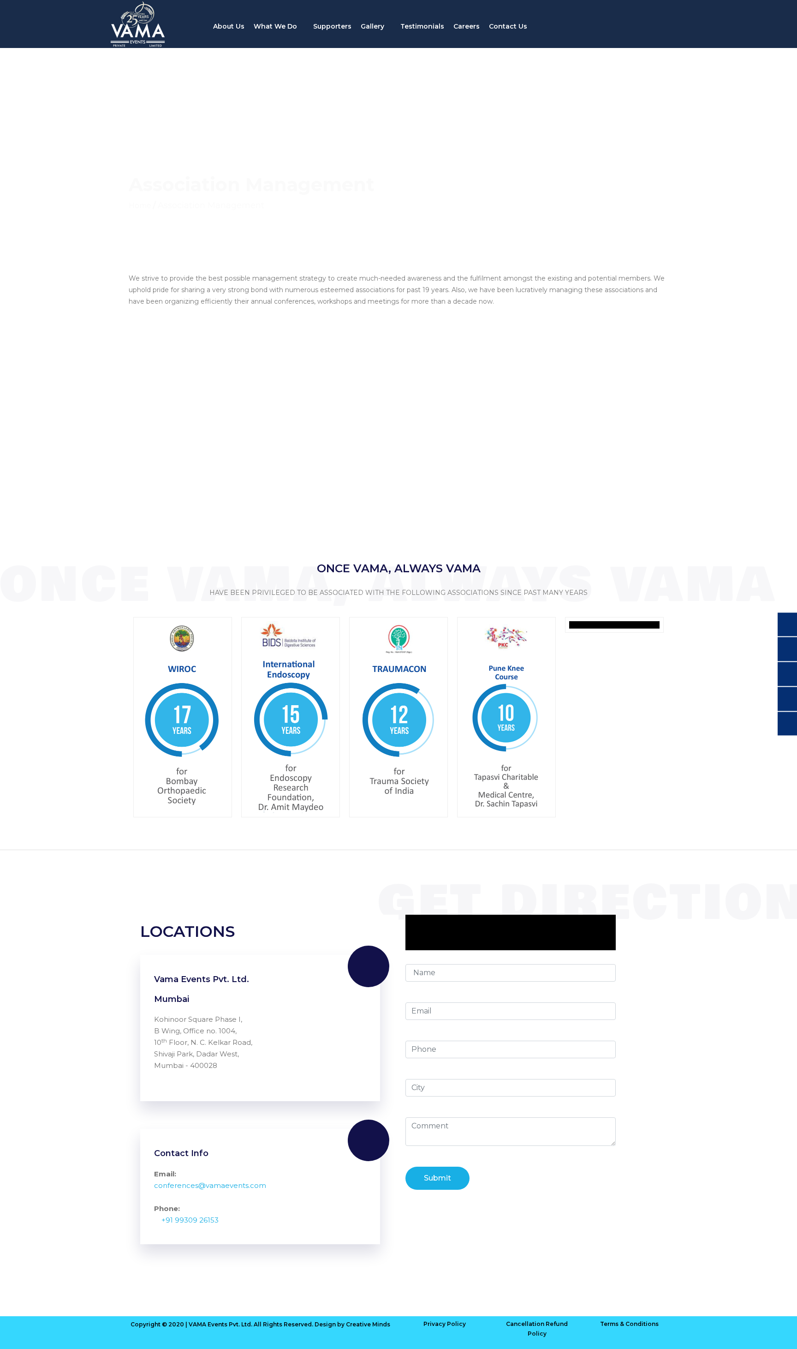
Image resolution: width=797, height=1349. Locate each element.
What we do (276, 26)
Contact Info (181, 1153)
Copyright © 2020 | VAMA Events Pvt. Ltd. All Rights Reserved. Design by (238, 1324)
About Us (228, 26)
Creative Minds (368, 1324)
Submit (437, 1178)
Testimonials (422, 26)
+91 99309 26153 (190, 1220)
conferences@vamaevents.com (210, 1185)
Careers (466, 26)
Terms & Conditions (629, 1323)
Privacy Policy (444, 1323)
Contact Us (508, 26)
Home (140, 205)
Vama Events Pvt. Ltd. (201, 979)
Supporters (332, 26)
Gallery (373, 26)
